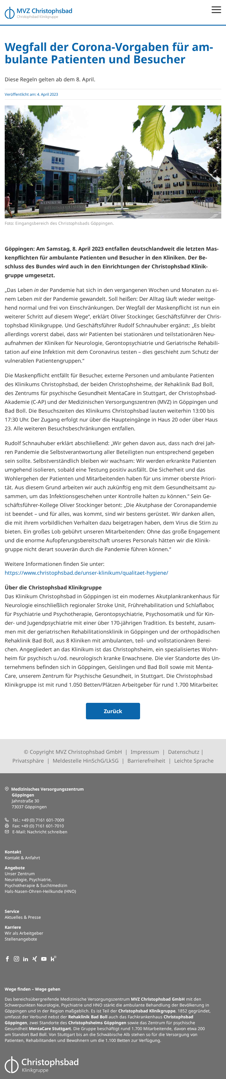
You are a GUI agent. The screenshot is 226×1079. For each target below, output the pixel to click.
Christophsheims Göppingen (97, 1022)
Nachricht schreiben (47, 832)
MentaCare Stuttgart (50, 1028)
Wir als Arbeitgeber (24, 933)
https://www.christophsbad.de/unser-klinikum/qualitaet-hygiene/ (86, 572)
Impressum (145, 751)
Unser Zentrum (20, 873)
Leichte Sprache (194, 760)
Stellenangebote (21, 939)
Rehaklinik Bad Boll (87, 1016)
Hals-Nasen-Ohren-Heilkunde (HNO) (40, 891)
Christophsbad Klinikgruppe (146, 1011)
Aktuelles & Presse (23, 917)
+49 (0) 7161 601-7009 (42, 820)
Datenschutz (183, 751)
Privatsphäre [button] (28, 760)
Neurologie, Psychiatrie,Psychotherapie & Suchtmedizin (36, 882)
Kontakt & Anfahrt (22, 857)
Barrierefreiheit (146, 760)
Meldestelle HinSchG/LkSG (86, 760)
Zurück (113, 711)
